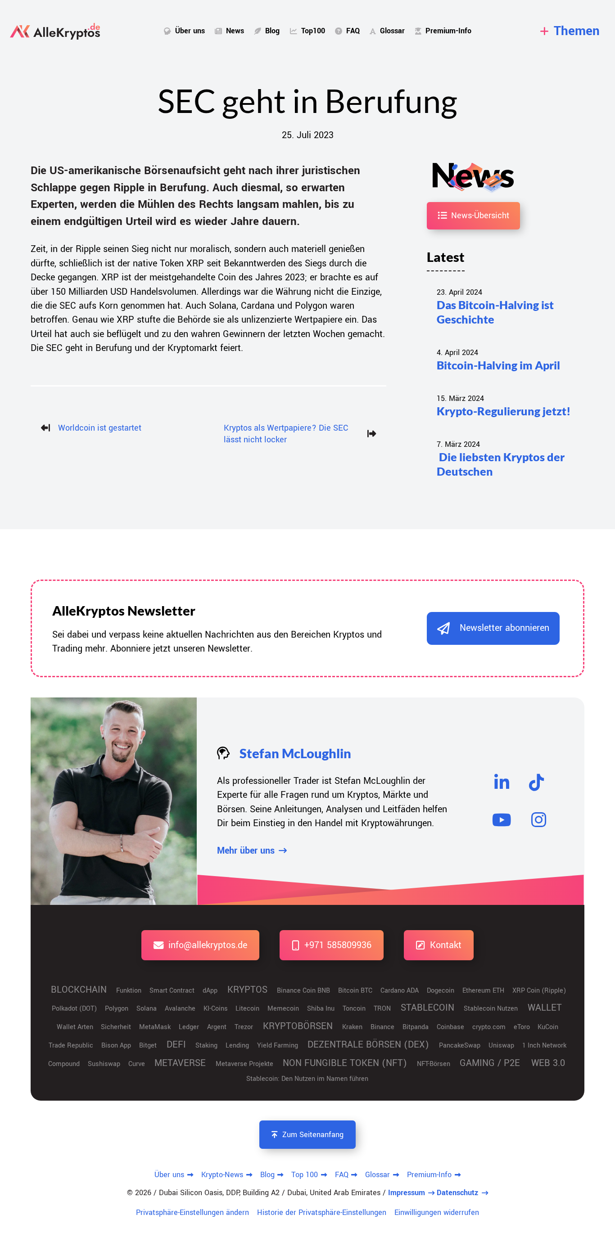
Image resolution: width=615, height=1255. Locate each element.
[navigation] (570, 31)
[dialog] (493, 628)
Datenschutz (457, 1193)
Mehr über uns (246, 850)
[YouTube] (501, 819)
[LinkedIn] (501, 782)
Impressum (406, 1193)
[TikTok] (536, 782)
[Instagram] (538, 819)
